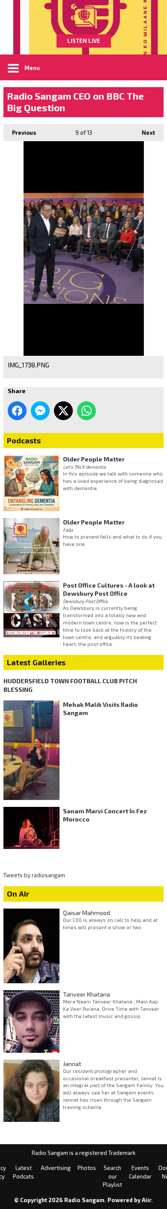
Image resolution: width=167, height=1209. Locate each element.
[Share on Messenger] (40, 410)
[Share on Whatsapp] (86, 410)
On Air (18, 893)
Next (144, 132)
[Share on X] (63, 410)
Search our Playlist (112, 1176)
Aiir (146, 1200)
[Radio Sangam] (83, 17)
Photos (87, 1167)
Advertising (56, 1167)
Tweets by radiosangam (34, 875)
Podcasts (24, 440)
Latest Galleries (36, 662)
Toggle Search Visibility (151, 67)
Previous (19, 132)
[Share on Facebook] (17, 410)
